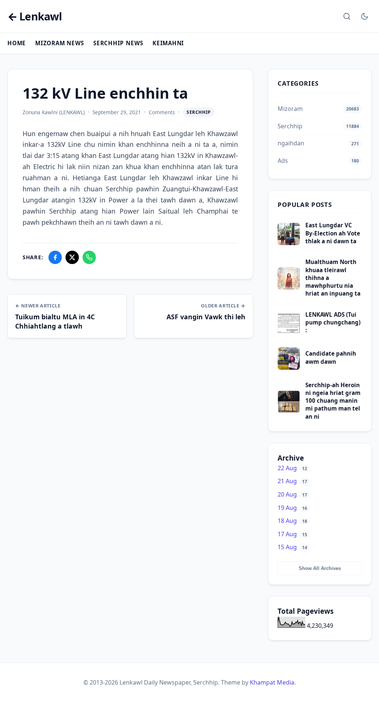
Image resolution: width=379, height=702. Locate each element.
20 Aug (292, 494)
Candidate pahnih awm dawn (330, 357)
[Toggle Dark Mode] (365, 16)
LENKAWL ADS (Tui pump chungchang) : (332, 322)
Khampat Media (272, 682)
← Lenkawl (34, 16)
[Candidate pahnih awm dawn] (289, 367)
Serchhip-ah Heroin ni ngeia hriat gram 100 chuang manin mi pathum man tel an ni (332, 400)
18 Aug (292, 521)
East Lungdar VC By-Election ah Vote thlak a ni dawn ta (332, 233)
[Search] (347, 16)
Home (16, 43)
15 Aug (292, 547)
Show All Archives (320, 568)
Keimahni (168, 43)
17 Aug (292, 534)
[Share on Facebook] (55, 257)
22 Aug (292, 468)
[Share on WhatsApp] (89, 257)
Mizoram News (59, 43)
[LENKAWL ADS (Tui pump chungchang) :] (289, 332)
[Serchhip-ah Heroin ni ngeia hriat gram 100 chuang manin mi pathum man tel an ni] (289, 410)
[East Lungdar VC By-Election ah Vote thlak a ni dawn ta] (289, 243)
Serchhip (199, 112)
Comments (162, 112)
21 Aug (292, 481)
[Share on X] (72, 257)
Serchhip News (118, 43)
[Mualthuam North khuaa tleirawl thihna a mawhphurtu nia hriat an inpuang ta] (289, 287)
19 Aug (292, 508)
